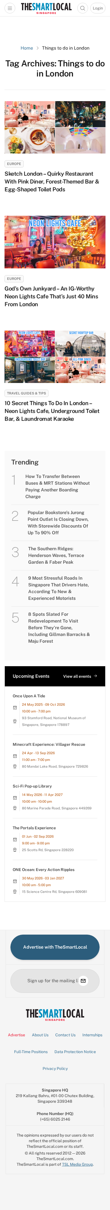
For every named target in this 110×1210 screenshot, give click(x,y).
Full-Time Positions (31, 1051)
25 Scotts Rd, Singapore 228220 (48, 850)
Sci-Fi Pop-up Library (32, 786)
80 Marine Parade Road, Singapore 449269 (57, 808)
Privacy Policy (55, 1068)
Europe (14, 164)
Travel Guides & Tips (26, 393)
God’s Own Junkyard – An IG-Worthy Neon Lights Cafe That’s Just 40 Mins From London (51, 296)
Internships (92, 1035)
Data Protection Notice (75, 1051)
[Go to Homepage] (46, 8)
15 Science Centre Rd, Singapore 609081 (54, 892)
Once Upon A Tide (29, 696)
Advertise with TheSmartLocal (55, 947)
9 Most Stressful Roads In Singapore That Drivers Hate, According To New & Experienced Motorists (58, 588)
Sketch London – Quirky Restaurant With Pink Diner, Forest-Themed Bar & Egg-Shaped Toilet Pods (52, 181)
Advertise (16, 1035)
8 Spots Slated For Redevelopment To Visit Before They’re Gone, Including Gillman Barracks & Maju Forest (59, 628)
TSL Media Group (77, 1164)
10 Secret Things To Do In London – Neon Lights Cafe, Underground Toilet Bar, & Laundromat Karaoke (52, 411)
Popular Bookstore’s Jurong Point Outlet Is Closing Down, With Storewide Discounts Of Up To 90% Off (58, 522)
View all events (77, 676)
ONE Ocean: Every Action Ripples (43, 869)
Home (27, 48)
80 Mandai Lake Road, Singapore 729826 (55, 766)
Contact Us (65, 1035)
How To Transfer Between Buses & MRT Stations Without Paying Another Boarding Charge (57, 486)
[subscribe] (83, 981)
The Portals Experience (34, 828)
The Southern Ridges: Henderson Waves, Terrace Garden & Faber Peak (56, 555)
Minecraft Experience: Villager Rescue (49, 744)
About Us (40, 1035)
